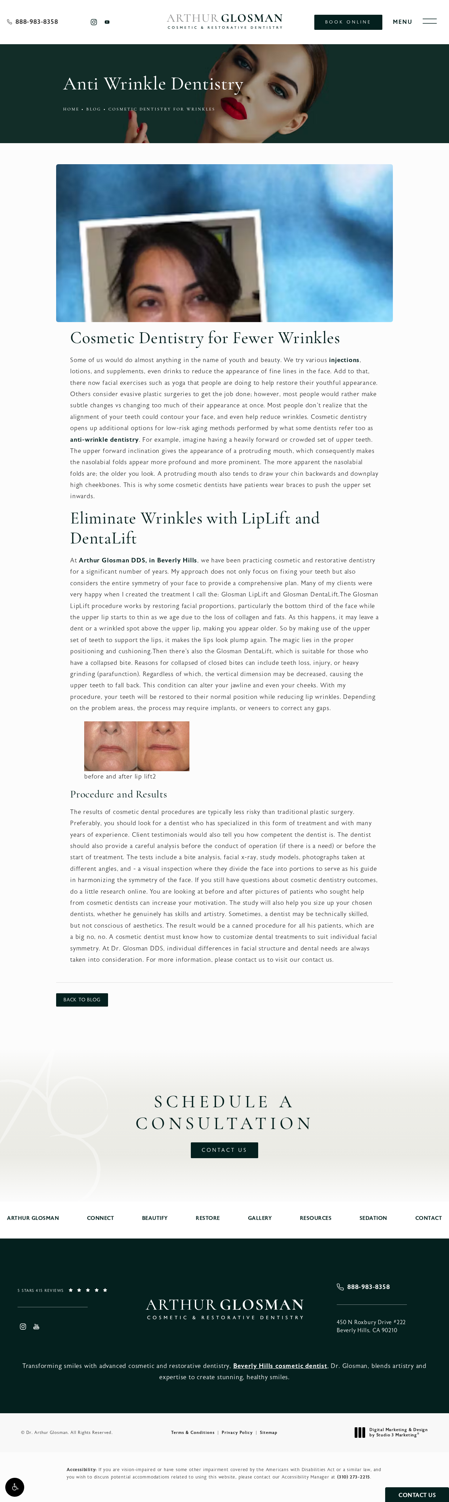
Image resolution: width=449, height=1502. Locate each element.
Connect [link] (100, 1218)
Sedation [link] (373, 1218)
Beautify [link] (155, 1218)
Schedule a (224, 1113)
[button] (14, 1487)
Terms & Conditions (193, 1432)
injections (344, 360)
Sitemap (268, 1432)
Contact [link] (428, 1218)
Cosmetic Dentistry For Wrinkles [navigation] (161, 109)
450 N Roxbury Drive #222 (371, 1326)
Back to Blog (82, 1000)
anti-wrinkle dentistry (104, 439)
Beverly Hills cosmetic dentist (280, 1366)
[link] (32, 22)
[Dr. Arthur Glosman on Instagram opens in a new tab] (93, 22)
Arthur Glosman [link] (33, 1218)
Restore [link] (208, 1218)
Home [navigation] (71, 109)
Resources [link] (316, 1218)
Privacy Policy (237, 1432)
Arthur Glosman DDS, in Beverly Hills (138, 560)
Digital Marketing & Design (398, 1432)
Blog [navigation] (93, 109)
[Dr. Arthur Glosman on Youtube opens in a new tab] (107, 22)
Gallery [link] (260, 1218)
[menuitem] (93, 22)
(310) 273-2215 (353, 1477)
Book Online (348, 22)
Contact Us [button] (417, 1495)
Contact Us (224, 1150)
